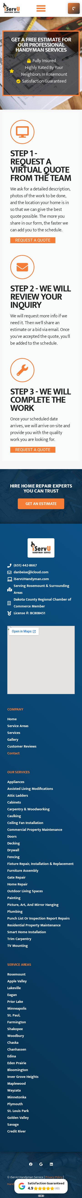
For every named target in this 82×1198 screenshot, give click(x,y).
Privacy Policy (54, 1177)
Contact (13, 753)
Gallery (12, 740)
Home (12, 719)
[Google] (41, 1164)
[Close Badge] (66, 1180)
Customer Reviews (21, 746)
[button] (41, 8)
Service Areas (17, 726)
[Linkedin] (51, 1164)
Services (13, 733)
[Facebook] (31, 1164)
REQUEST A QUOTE (32, 240)
